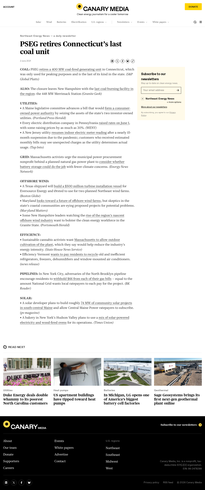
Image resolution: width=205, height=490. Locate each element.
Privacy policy (151, 482)
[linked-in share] (112, 61)
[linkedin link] (6, 483)
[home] (102, 7)
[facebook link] (21, 483)
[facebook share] (122, 61)
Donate (193, 6)
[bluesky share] (128, 61)
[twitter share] (117, 61)
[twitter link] (14, 483)
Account (8, 7)
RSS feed (168, 482)
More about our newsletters (154, 107)
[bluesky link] (29, 483)
